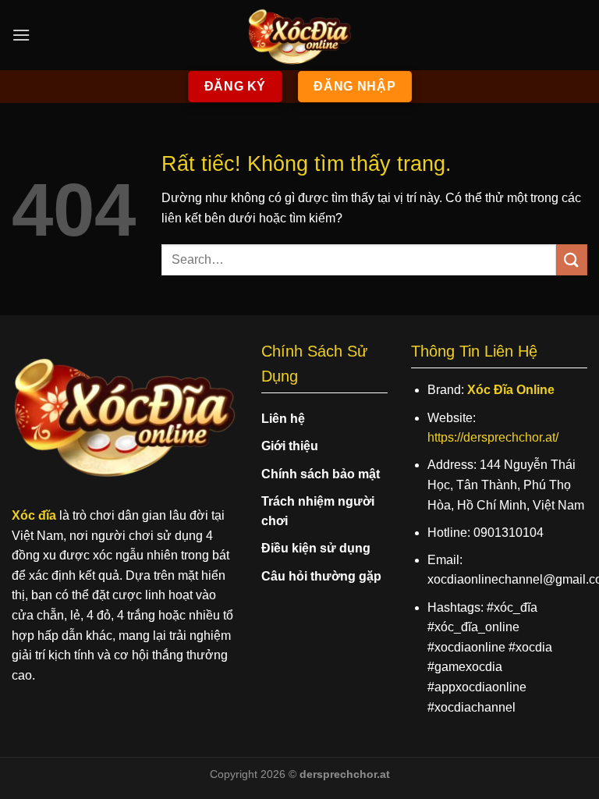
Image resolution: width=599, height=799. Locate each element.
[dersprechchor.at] (299, 35)
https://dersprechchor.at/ (492, 437)
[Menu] (21, 35)
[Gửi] (571, 259)
